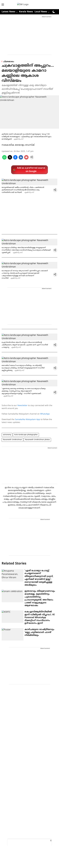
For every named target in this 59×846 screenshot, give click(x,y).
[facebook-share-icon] (15, 159)
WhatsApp (45, 414)
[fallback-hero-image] (12, 575)
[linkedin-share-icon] (21, 159)
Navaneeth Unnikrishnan (12, 440)
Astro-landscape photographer (26, 435)
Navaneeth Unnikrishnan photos (37, 440)
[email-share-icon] (26, 159)
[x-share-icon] (10, 159)
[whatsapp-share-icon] (4, 159)
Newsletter (22, 405)
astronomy (7, 435)
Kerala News (26, 11)
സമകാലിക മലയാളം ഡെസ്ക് (18, 145)
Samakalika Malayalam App (27, 419)
